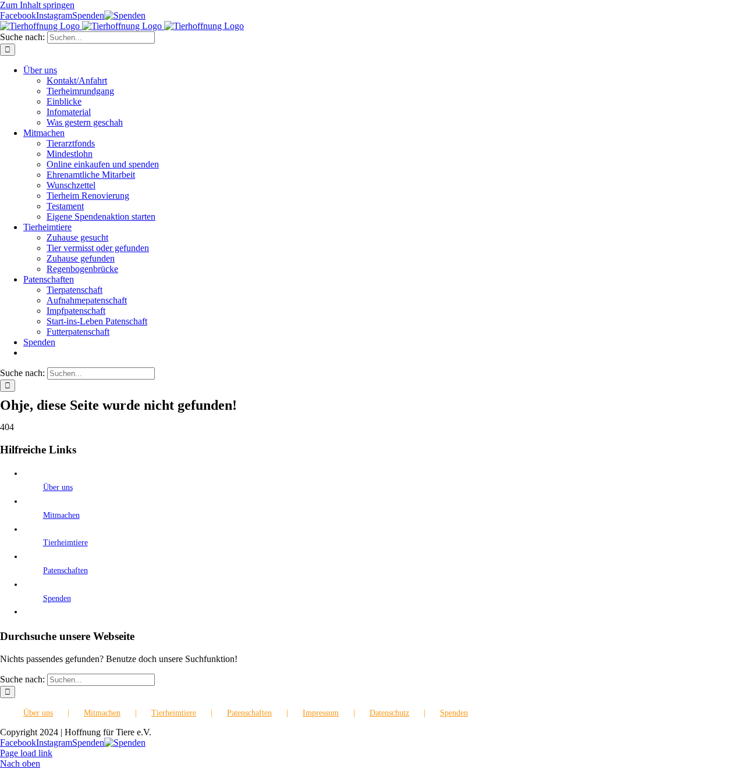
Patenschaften (65, 570)
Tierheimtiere (65, 542)
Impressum (321, 713)
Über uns (58, 487)
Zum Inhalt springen (37, 5)
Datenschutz (389, 713)
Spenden (57, 598)
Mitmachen (61, 515)
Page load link (26, 753)
